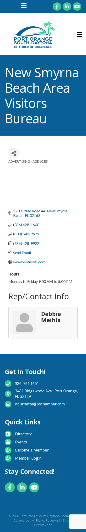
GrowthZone (43, 525)
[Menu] (24, 5)
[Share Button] (13, 153)
